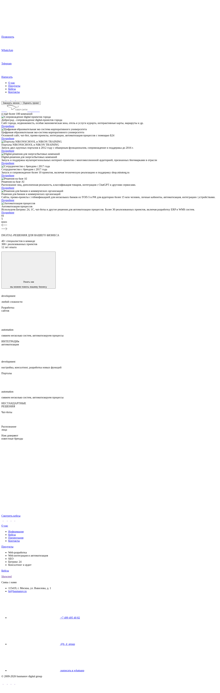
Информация (16, 531)
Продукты (14, 85)
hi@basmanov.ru (17, 591)
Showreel (6, 576)
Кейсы (12, 88)
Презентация (15, 537)
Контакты (14, 92)
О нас (11, 82)
